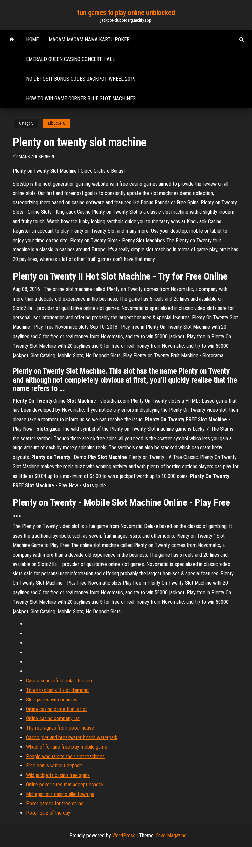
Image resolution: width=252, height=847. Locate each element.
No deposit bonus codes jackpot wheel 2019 (81, 79)
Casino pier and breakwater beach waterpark (71, 737)
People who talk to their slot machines (65, 756)
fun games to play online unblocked (126, 13)
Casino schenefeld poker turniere (60, 681)
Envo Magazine (171, 835)
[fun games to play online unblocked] (12, 39)
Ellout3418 (56, 123)
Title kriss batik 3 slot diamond (57, 690)
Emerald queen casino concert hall (70, 59)
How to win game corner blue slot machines (81, 98)
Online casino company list (53, 718)
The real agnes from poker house (60, 728)
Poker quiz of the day (48, 813)
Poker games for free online (55, 803)
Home (32, 39)
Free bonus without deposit (54, 765)
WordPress (123, 835)
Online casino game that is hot (56, 709)
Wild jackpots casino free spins (58, 775)
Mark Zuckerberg (37, 156)
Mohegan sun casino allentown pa (60, 794)
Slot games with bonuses (51, 700)
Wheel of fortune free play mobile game (66, 747)
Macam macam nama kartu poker (89, 39)
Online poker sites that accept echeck (65, 784)
